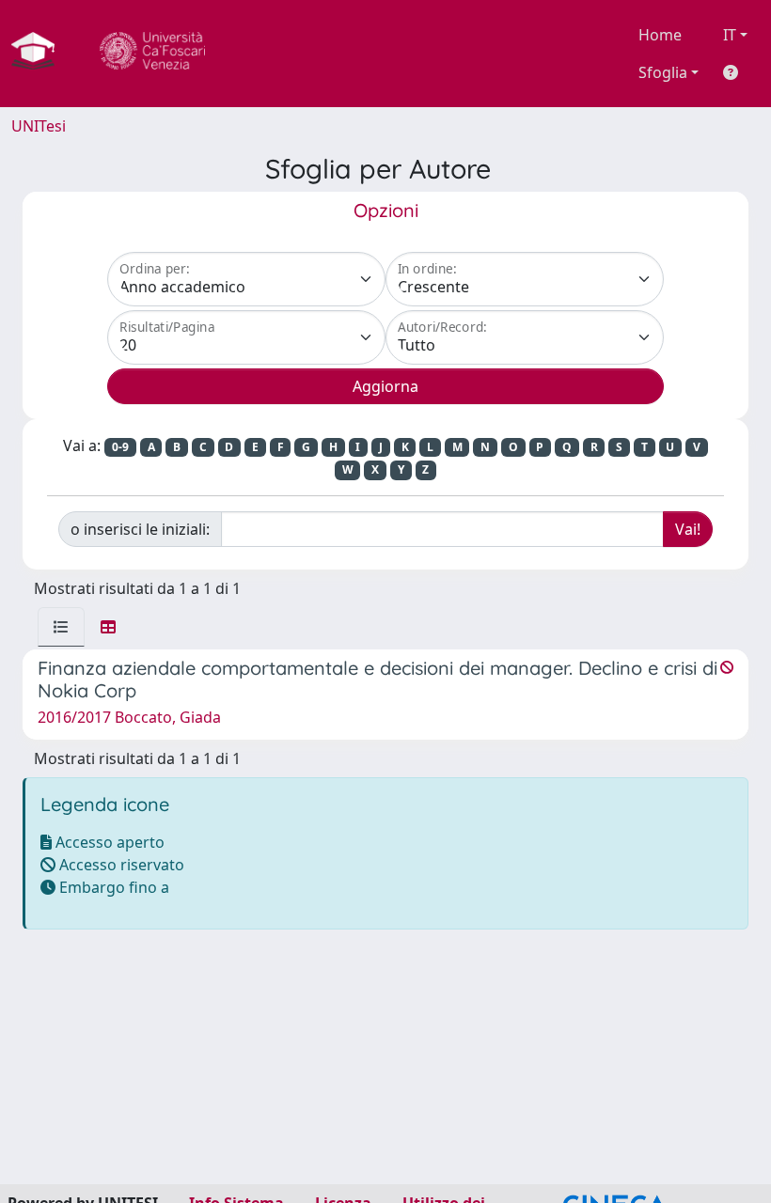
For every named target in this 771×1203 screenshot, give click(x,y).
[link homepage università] (152, 53)
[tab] (61, 627)
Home (660, 34)
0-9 (120, 447)
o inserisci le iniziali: (140, 529)
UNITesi (38, 126)
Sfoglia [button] (662, 72)
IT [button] (729, 34)
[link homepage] (40, 53)
